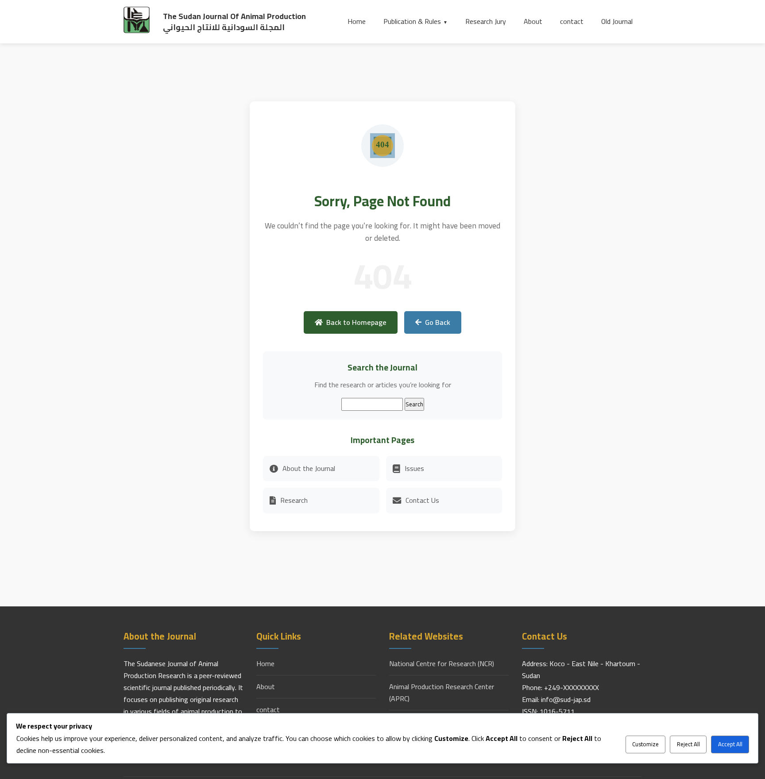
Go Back (437, 322)
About (533, 21)
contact (571, 21)
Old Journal (617, 21)
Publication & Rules (412, 21)
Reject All (688, 744)
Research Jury (485, 21)
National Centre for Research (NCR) (441, 664)
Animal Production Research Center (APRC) (441, 693)
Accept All (730, 744)
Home (357, 21)
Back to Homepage (356, 322)
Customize (645, 744)
